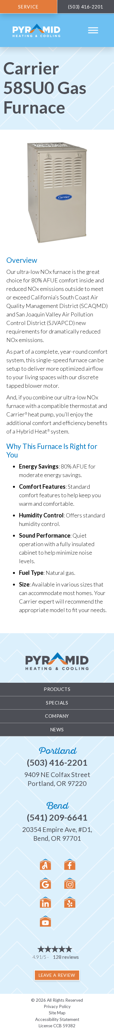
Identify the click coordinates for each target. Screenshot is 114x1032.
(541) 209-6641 (57, 817)
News (57, 729)
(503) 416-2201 (57, 762)
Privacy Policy (57, 1006)
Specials (57, 702)
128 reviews (66, 957)
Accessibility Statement (57, 1019)
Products (57, 689)
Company (57, 716)
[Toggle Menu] (93, 30)
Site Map (57, 1012)
